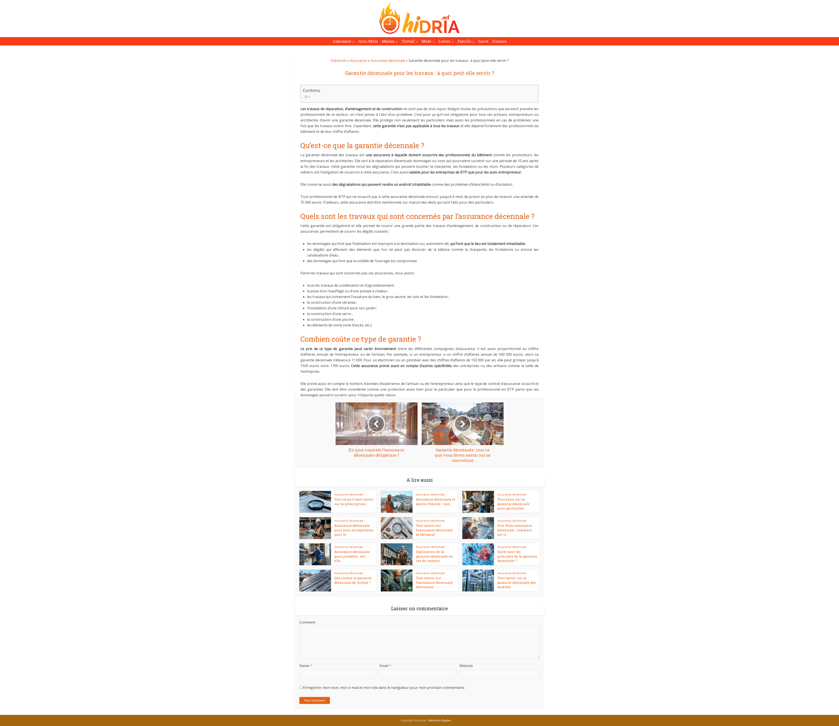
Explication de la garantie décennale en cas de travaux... (434, 556)
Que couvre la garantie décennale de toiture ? (353, 580)
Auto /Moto (368, 41)
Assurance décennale (388, 60)
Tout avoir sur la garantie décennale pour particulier (513, 503)
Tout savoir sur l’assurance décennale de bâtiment (434, 530)
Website (466, 665)
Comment (307, 622)
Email (385, 665)
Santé (483, 41)
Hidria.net (339, 60)
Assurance (342, 41)
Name (305, 665)
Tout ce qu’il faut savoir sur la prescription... (354, 501)
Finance (499, 41)
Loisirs (444, 41)
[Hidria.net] (419, 17)
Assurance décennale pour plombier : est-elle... (352, 556)
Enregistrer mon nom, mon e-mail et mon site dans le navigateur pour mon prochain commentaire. (384, 687)
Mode (426, 41)
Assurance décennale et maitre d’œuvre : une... (435, 501)
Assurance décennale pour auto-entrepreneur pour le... (354, 530)
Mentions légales (439, 720)
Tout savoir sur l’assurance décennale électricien (434, 582)
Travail (408, 41)
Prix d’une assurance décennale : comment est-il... (514, 530)
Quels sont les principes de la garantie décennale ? (517, 556)
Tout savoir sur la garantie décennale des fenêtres (516, 582)
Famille (464, 41)
